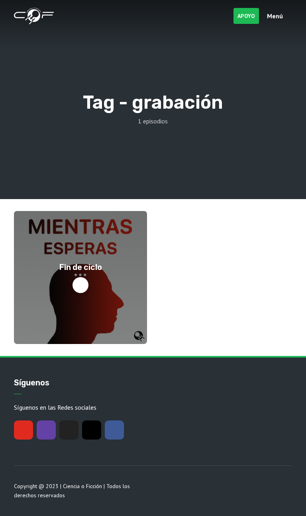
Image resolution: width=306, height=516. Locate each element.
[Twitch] (46, 430)
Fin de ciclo (80, 267)
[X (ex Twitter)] (68, 430)
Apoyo (246, 16)
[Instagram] (91, 430)
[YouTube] (23, 430)
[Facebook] (114, 430)
